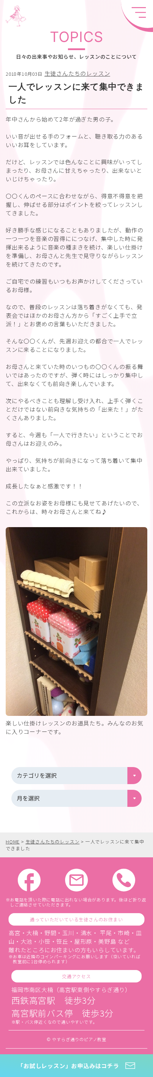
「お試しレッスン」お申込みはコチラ (68, 1065)
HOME (13, 841)
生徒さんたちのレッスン (77, 73)
